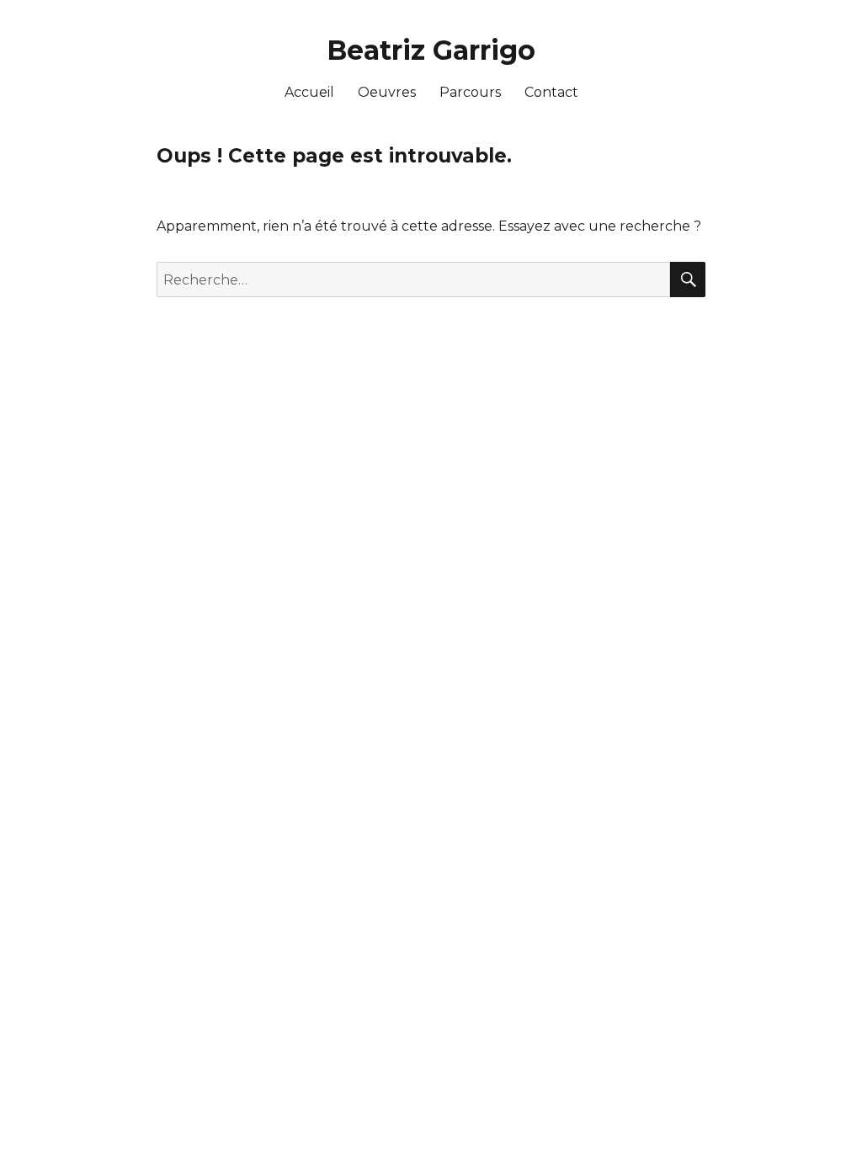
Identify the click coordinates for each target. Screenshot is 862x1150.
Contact (551, 92)
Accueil (309, 92)
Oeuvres (387, 92)
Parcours (470, 92)
